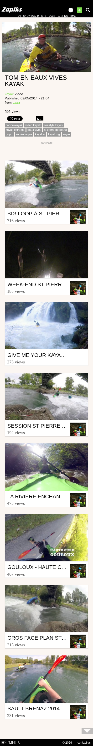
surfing (63, 16)
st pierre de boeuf (55, 130)
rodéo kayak (24, 134)
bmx (73, 16)
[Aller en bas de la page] (87, 731)
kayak (9, 94)
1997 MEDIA (11, 742)
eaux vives (34, 130)
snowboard (31, 16)
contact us (84, 742)
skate (52, 16)
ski (19, 16)
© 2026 (67, 742)
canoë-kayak (14, 125)
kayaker (40, 134)
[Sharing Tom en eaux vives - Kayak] (39, 118)
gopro (9, 134)
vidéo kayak (33, 125)
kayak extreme (15, 130)
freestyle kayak (53, 125)
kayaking (54, 134)
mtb (43, 16)
